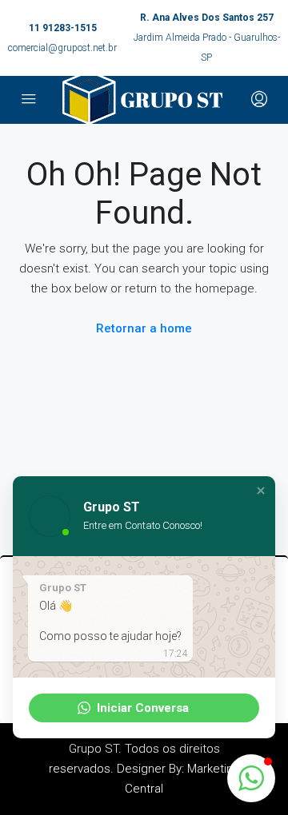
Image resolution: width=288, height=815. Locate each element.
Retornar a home (144, 328)
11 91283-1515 (63, 28)
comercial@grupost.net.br (62, 48)
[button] (261, 491)
